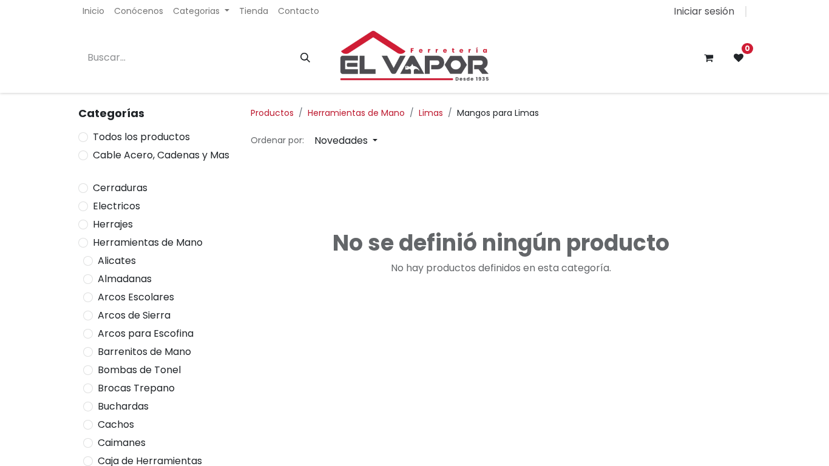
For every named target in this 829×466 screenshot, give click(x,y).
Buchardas (123, 406)
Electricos (116, 206)
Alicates (117, 261)
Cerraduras (120, 188)
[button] (345, 140)
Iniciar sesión (704, 11)
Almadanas (125, 279)
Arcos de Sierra (134, 315)
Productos (272, 113)
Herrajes (113, 224)
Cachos (116, 424)
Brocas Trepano (136, 388)
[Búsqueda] (305, 58)
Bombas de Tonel (139, 370)
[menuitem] (93, 11)
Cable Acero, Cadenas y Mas (161, 155)
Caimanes (122, 443)
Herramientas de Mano (148, 242)
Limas (431, 113)
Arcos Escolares (136, 297)
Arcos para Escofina (146, 333)
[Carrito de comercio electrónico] (708, 57)
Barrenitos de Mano (144, 352)
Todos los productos (141, 137)
